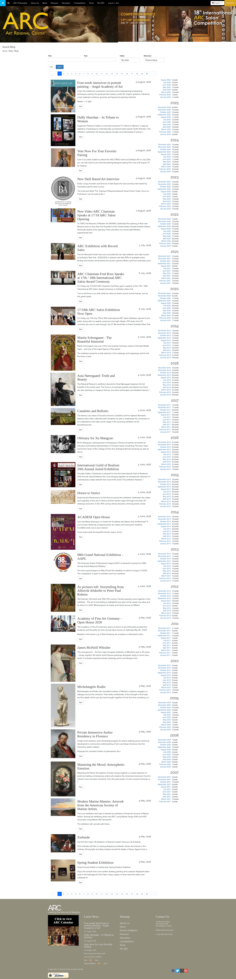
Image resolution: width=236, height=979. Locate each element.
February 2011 (165, 652)
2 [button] (63, 73)
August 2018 (166, 377)
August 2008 (166, 749)
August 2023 (166, 191)
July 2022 (167, 231)
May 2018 (167, 385)
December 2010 (164, 665)
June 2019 (166, 345)
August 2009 (166, 712)
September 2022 (164, 226)
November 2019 (164, 333)
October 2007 (165, 782)
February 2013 (165, 578)
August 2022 (166, 228)
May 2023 (167, 199)
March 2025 (166, 129)
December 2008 (164, 739)
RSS (90, 960)
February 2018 (165, 392)
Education (66, 3)
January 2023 (165, 208)
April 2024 (167, 164)
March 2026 (166, 92)
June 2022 (166, 233)
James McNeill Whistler (94, 647)
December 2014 (164, 516)
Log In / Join (113, 3)
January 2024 (165, 171)
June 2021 (166, 271)
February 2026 (165, 94)
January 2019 (165, 357)
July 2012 (167, 603)
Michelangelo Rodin (91, 687)
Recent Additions (129, 930)
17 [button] (132, 73)
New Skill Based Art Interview (98, 179)
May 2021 (167, 273)
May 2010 (167, 682)
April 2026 (167, 89)
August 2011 (166, 638)
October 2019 (165, 335)
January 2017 (165, 432)
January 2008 (165, 766)
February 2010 (165, 690)
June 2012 (166, 605)
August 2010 (166, 675)
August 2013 (166, 563)
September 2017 (164, 412)
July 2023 (167, 194)
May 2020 (167, 310)
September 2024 (164, 152)
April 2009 (167, 722)
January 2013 (165, 580)
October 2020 (165, 298)
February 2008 (165, 764)
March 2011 (166, 650)
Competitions (79, 3)
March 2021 (166, 278)
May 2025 (167, 124)
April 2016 (167, 461)
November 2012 (164, 593)
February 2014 (165, 541)
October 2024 (165, 149)
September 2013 (164, 561)
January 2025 (165, 134)
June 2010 (166, 680)
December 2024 (164, 144)
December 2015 (164, 479)
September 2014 (164, 524)
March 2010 (166, 687)
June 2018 (166, 382)
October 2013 (165, 558)
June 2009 (166, 717)
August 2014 (166, 526)
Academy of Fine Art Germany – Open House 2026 (99, 620)
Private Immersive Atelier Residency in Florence (95, 734)
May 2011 (167, 645)
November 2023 (164, 184)
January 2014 (165, 543)
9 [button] (92, 73)
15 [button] (122, 73)
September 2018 (164, 375)
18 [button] (137, 73)
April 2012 (167, 610)
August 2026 (166, 80)
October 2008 (165, 744)
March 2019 (166, 352)
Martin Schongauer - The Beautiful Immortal (94, 339)
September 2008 (164, 747)
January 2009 (165, 729)
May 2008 (167, 757)
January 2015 (165, 506)
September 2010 (164, 672)
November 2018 (164, 370)
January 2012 (165, 618)
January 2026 (165, 97)
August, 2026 (100, 953)
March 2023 (166, 203)
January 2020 (165, 320)
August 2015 (166, 489)
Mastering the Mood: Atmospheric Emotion (101, 766)
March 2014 (166, 538)
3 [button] (67, 73)
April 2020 (167, 313)
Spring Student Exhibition (95, 862)
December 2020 (164, 293)
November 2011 (164, 630)
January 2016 (165, 469)
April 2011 (167, 647)
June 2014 (166, 531)
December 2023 (164, 181)
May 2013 (167, 571)
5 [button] (75, 73)
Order (122, 56)
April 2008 (167, 759)
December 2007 (164, 777)
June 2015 (166, 494)
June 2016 (166, 457)
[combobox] (217, 3)
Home (4, 51)
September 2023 (164, 189)
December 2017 (164, 405)
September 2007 (164, 784)
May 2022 (167, 236)
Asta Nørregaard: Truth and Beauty (96, 377)
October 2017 (165, 410)
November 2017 (164, 407)
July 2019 (167, 342)
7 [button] (83, 73)
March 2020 (166, 315)
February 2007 (165, 801)
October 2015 (165, 484)
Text (86, 56)
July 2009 (167, 715)
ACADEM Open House (93, 517)
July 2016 (167, 454)
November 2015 (164, 481)
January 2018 (165, 394)
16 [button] (127, 73)
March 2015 (166, 501)
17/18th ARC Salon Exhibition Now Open (98, 311)
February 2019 (165, 355)
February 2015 (165, 504)
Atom (97, 960)
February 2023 (165, 206)
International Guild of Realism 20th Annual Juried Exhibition (98, 467)
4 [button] (71, 73)
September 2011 (164, 635)
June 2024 (166, 159)
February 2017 (165, 429)
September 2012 (164, 598)
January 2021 (165, 283)
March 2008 (166, 762)
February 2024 (165, 169)
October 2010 (165, 670)
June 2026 (166, 84)
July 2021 (167, 268)
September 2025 (164, 114)
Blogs (16, 51)
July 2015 (167, 491)
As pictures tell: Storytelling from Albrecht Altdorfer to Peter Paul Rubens (100, 590)
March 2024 (166, 166)
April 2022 (167, 238)
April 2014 (167, 536)
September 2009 (164, 710)
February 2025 (165, 132)
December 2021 (164, 256)
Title (50, 56)
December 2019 (164, 330)
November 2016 (164, 444)
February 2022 (165, 243)
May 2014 (167, 533)
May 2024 (167, 161)
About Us (35, 3)
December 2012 (164, 591)
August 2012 (166, 600)
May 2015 (167, 496)
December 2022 (164, 219)
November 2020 (164, 295)
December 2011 (164, 628)
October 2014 (165, 521)
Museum (54, 3)
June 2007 (166, 791)
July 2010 (167, 677)
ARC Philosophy (20, 3)
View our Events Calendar (92, 957)
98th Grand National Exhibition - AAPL (100, 556)
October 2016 (165, 447)
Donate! (230, 3)
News (45, 3)
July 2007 (167, 789)
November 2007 (164, 779)
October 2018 (165, 372)
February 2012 (165, 615)
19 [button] (142, 73)
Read (80, 106)
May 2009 (167, 719)
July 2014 (167, 529)
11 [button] (102, 73)
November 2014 (164, 519)
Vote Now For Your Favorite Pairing (96, 153)
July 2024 (167, 156)
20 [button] (147, 73)
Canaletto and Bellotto (92, 411)
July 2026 (167, 82)
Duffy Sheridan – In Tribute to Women (98, 119)
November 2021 (164, 258)
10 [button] (97, 73)
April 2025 (167, 127)
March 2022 (166, 241)
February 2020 (165, 318)
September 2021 (164, 263)
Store (91, 3)
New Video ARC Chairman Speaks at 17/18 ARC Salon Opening (96, 215)
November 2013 (164, 556)
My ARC (100, 3)
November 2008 (164, 742)
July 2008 (167, 752)
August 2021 (166, 266)
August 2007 (166, 786)
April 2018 (167, 387)
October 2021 (165, 261)
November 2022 (164, 221)
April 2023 (167, 201)
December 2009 (164, 702)
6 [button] (79, 73)
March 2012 (166, 613)
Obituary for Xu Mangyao (95, 438)
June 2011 (166, 643)
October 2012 (165, 596)
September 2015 (164, 486)
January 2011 (165, 655)
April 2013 (167, 573)
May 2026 (167, 87)
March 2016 (166, 464)
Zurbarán (83, 837)
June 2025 (166, 122)
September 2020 (164, 300)
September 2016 (164, 449)
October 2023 (165, 186)
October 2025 (165, 112)
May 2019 (167, 347)
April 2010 (167, 685)
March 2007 (166, 799)
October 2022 (165, 223)
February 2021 (165, 280)
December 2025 (164, 107)
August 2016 (166, 452)
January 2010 (165, 692)
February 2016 (165, 466)
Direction (147, 56)
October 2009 (165, 707)
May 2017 (167, 422)
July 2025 (167, 119)
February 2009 (165, 727)
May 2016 (167, 459)
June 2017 (166, 419)
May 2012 (167, 608)
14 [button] (117, 73)
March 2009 (166, 724)
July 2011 (167, 640)
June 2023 (166, 196)
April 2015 (167, 499)
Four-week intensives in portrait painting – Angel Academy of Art (100, 84)
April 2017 (167, 424)
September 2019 (164, 338)
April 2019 (167, 350)
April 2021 (167, 275)
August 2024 (166, 154)
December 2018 (164, 367)
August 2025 (166, 117)
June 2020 (166, 308)
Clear (51, 67)
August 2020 (166, 303)
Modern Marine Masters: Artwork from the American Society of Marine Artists (100, 805)
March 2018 (166, 390)
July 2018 (167, 380)
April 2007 (167, 796)
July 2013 (167, 566)
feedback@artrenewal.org (164, 930)
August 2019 (166, 340)
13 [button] (112, 73)
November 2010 (164, 668)
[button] (52, 73)
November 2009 (164, 705)
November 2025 (164, 109)
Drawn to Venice (88, 493)
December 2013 (164, 553)
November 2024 (164, 147)
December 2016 (164, 442)
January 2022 (165, 246)
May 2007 (167, 794)
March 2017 (166, 427)
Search (59, 67)
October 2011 (165, 633)
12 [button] (107, 73)
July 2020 (167, 305)
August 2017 (166, 414)
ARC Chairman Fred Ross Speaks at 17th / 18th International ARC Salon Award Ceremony (100, 277)
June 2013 (166, 568)
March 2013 (166, 576)
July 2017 (167, 417)
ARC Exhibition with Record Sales (97, 248)
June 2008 (166, 754)
